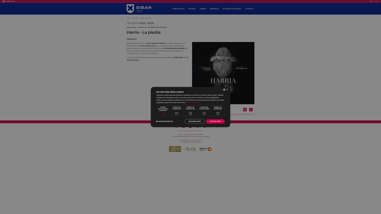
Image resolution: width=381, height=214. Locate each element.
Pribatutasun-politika (193, 102)
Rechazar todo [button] (195, 121)
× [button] (227, 89)
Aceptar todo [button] (215, 121)
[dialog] (190, 107)
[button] (164, 121)
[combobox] (224, 90)
